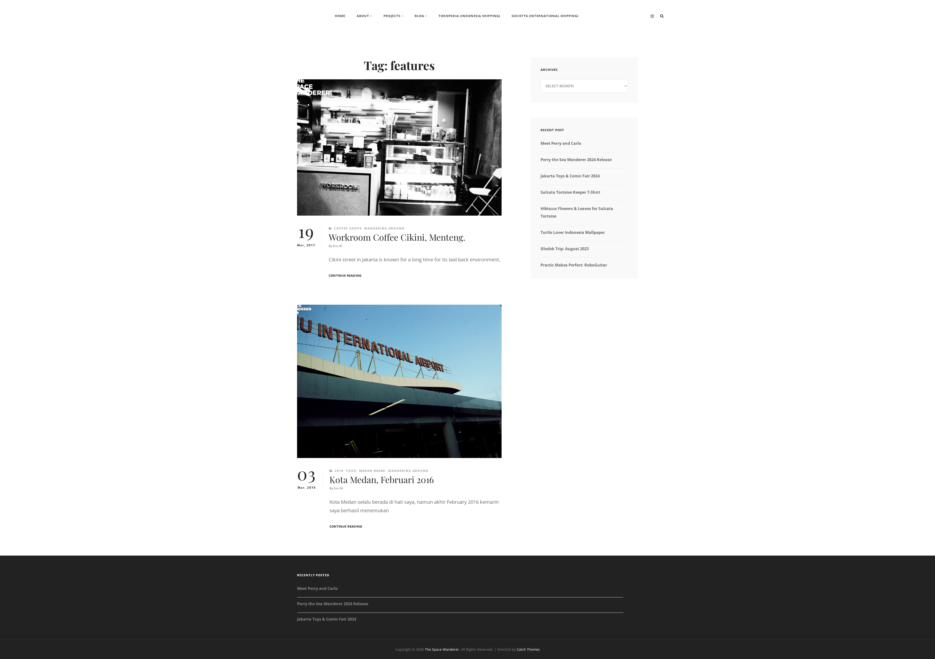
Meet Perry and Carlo (561, 143)
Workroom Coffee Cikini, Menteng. (397, 237)
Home (340, 16)
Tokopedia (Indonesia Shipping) (469, 16)
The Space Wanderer (442, 649)
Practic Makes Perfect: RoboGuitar (574, 265)
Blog (419, 16)
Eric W (337, 246)
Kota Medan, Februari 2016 (381, 479)
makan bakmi (372, 471)
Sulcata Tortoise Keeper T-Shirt (570, 192)
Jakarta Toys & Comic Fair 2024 (570, 176)
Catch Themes (528, 649)
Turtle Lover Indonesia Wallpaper (573, 232)
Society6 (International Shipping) (545, 16)
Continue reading (345, 275)
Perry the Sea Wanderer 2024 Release (576, 159)
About (363, 16)
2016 (339, 471)
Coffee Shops (348, 228)
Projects (391, 16)
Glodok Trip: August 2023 (565, 248)
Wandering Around (384, 228)
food (351, 471)
